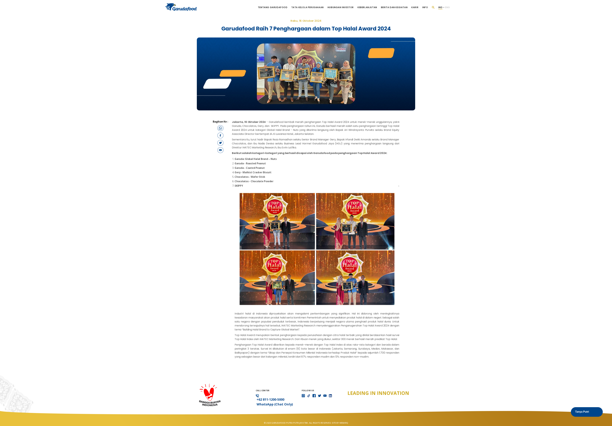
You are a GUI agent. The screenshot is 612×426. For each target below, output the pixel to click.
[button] (587, 412)
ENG (447, 7)
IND (440, 7)
